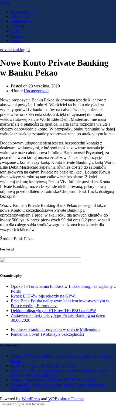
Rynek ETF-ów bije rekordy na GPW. (43, 296)
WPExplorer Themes (66, 399)
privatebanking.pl (15, 49)
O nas (16, 40)
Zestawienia (21, 21)
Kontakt (18, 35)
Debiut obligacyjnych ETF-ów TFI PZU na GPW (53, 310)
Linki (15, 31)
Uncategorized (36, 91)
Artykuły (18, 26)
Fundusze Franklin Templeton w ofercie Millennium (55, 329)
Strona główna (23, 11)
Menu (5, 2)
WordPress (31, 399)
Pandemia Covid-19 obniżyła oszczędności (47, 334)
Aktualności (21, 16)
